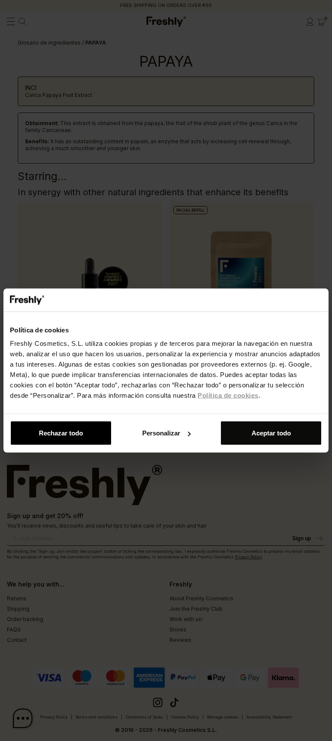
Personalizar (161, 433)
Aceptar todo (271, 433)
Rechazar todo (61, 433)
